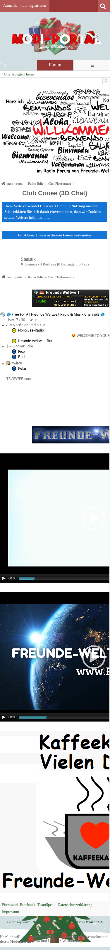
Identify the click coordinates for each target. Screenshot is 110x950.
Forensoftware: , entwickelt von (55, 924)
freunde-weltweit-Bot (35, 340)
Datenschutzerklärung (75, 904)
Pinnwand (10, 904)
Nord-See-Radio (31, 330)
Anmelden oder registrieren (24, 5)
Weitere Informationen (33, 217)
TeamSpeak (46, 904)
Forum (55, 64)
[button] (93, 518)
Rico (21, 351)
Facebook (27, 904)
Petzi (22, 368)
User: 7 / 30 (15, 319)
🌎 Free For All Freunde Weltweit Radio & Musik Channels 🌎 (55, 314)
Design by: (55, 931)
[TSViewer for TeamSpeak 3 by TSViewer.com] (16, 378)
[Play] (3, 578)
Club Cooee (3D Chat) (54, 193)
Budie (23, 356)
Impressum (10, 911)
